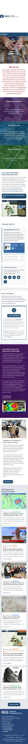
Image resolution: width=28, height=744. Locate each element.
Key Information (8, 728)
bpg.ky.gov (9, 337)
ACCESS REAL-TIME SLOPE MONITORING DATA (14, 196)
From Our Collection (17, 512)
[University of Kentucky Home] (2, 16)
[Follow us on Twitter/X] (5, 281)
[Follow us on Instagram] (14, 277)
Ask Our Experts (14, 315)
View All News (14, 704)
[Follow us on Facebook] (5, 277)
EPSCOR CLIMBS (15, 191)
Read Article (6, 523)
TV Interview (16, 649)
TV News (15, 545)
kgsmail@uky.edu (19, 319)
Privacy (22, 735)
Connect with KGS (8, 729)
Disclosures (18, 737)
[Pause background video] (25, 61)
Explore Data (8, 481)
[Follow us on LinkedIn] (9, 277)
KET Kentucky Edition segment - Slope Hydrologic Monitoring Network (13, 655)
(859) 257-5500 (10, 724)
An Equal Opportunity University (11, 735)
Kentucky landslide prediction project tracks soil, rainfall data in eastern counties (13, 550)
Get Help (6, 731)
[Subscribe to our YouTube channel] (18, 277)
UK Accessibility (10, 737)
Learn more (6, 397)
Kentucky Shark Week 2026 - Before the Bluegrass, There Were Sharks (12, 689)
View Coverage (6, 558)
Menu (5, 34)
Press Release (16, 581)
